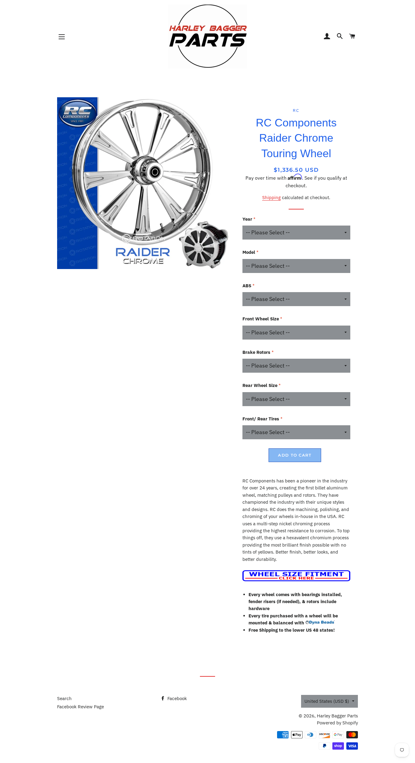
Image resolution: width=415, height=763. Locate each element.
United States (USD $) (326, 701)
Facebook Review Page (80, 706)
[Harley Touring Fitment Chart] (296, 579)
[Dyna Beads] (320, 623)
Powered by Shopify (337, 723)
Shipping (271, 197)
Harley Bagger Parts (337, 716)
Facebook (176, 698)
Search (64, 698)
